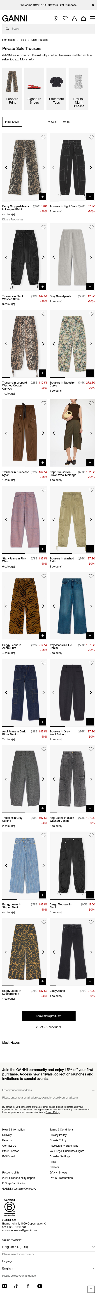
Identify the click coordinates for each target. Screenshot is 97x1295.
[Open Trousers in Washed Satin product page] (72, 520)
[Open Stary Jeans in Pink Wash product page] (24, 520)
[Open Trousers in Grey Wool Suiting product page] (72, 693)
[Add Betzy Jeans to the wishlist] (91, 922)
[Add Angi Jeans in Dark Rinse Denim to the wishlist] (43, 662)
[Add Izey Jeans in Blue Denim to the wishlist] (91, 576)
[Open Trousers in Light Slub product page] (72, 167)
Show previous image (6, 167)
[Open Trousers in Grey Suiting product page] (24, 779)
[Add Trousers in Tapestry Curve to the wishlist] (91, 313)
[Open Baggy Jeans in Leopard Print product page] (24, 952)
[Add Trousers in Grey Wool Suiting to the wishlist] (91, 662)
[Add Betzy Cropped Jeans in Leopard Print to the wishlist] (43, 137)
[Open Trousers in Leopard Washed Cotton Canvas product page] (24, 344)
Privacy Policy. (53, 1112)
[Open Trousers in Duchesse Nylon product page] (24, 433)
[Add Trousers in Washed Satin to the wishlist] (91, 489)
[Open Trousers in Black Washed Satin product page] (24, 257)
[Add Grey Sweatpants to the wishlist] (91, 227)
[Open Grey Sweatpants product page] (72, 257)
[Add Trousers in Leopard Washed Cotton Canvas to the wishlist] (43, 313)
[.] (49, 5)
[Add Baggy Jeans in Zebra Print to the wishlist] (43, 576)
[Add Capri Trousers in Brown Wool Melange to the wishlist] (91, 403)
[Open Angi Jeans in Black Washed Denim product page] (72, 779)
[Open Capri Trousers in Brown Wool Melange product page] (72, 433)
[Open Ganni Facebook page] (28, 1286)
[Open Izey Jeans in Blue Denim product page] (72, 606)
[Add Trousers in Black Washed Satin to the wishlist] (43, 227)
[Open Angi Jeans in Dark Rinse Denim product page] (24, 693)
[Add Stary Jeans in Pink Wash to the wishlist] (43, 489)
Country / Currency (11, 1240)
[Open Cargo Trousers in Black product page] (72, 866)
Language (7, 1261)
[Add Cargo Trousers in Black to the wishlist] (91, 835)
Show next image (43, 167)
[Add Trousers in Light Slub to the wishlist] (91, 137)
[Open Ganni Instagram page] (4, 1286)
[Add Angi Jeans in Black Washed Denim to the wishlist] (91, 749)
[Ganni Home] (14, 18)
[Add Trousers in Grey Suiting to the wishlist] (43, 749)
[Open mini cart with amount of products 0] (83, 18)
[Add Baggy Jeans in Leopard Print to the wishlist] (43, 922)
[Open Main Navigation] (92, 18)
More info (27, 59)
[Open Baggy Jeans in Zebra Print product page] (24, 606)
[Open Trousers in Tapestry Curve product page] (72, 344)
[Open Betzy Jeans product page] (72, 952)
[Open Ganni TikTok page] (16, 1286)
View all (52, 122)
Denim (65, 122)
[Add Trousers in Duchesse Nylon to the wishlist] (43, 403)
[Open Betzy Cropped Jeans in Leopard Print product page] (24, 167)
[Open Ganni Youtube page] (39, 1286)
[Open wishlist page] (65, 18)
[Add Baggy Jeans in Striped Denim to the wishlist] (43, 835)
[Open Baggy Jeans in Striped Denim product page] (24, 866)
